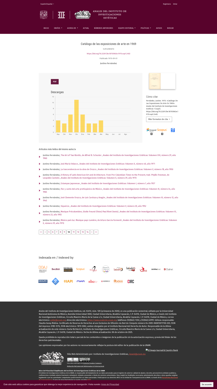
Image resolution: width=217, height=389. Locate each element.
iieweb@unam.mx (137, 354)
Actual (86, 28)
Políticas (145, 28)
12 (78, 232)
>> (96, 232)
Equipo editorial (126, 28)
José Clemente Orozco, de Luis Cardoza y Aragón (83, 197)
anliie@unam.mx (58, 320)
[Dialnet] (168, 269)
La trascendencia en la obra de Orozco (79, 169)
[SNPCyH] (55, 269)
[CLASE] (143, 269)
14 (88, 232)
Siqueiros (65, 206)
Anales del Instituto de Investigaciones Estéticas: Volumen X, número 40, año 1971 (117, 164)
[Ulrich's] (106, 281)
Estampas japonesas (70, 183)
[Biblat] (118, 281)
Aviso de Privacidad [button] (110, 384)
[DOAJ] (43, 269)
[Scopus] (81, 269)
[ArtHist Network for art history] (156, 269)
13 (83, 232)
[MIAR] (81, 281)
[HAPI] (68, 281)
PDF (55, 81)
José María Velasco (69, 164)
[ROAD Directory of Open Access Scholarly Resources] (93, 281)
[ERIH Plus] (43, 281)
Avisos (159, 28)
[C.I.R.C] (131, 281)
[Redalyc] (106, 269)
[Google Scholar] (55, 281)
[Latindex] (118, 269)
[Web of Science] (68, 269)
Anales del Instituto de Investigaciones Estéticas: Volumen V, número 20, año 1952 (108, 206)
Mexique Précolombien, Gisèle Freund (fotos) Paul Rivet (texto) (90, 211)
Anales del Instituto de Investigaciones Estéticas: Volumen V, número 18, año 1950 (135, 169)
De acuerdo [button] (207, 384)
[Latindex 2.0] (131, 269)
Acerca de (71, 28)
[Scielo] (93, 269)
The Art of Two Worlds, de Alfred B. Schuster (81, 155)
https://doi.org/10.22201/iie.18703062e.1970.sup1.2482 (108, 54)
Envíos (57, 28)
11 (73, 232)
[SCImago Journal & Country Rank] (162, 350)
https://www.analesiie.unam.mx (102, 320)
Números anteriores (103, 28)
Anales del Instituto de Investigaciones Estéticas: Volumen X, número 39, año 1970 (99, 178)
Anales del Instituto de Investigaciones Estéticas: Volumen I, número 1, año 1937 (118, 183)
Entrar (175, 4)
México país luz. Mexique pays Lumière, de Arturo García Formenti (91, 220)
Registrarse (167, 4)
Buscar (170, 28)
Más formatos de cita (158, 119)
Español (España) (48, 4)
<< (41, 232)
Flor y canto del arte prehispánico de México (81, 189)
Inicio (46, 28)
